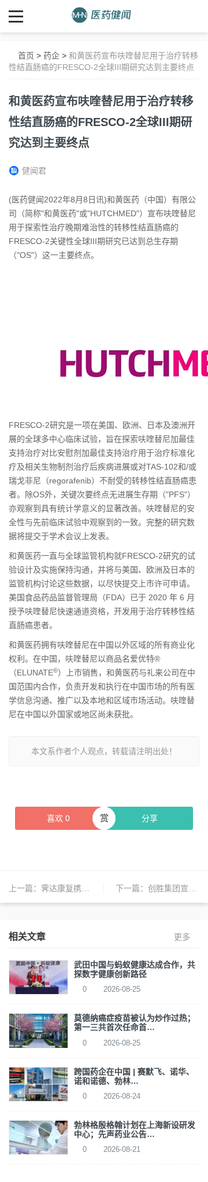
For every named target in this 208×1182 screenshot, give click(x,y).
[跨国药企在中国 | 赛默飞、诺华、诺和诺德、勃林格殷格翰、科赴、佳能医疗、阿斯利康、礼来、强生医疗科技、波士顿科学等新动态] (38, 1083)
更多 (182, 936)
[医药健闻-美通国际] (104, 16)
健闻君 (34, 170)
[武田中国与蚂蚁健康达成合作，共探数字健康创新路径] (38, 976)
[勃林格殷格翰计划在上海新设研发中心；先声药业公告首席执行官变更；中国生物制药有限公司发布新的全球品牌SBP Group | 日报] (38, 1137)
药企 (51, 55)
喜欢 (58, 818)
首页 (26, 55)
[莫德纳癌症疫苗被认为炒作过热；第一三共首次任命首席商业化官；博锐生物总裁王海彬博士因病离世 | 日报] (38, 1030)
